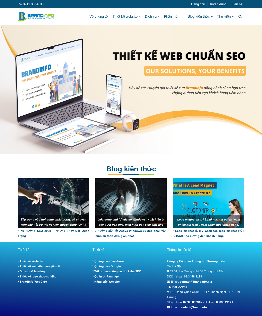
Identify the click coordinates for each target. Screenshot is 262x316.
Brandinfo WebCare (33, 281)
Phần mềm (172, 16)
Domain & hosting (32, 271)
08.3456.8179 (193, 276)
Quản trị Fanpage (106, 276)
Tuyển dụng (218, 4)
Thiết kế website (125, 16)
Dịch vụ (151, 16)
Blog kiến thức (199, 16)
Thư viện (224, 16)
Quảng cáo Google (107, 266)
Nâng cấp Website (107, 281)
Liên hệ (237, 4)
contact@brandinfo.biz (196, 281)
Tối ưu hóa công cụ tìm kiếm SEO (117, 271)
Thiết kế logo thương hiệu (37, 276)
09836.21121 (224, 302)
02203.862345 (192, 302)
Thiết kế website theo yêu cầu (40, 266)
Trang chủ (198, 4)
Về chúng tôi (98, 16)
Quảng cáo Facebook (109, 261)
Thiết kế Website (31, 261)
